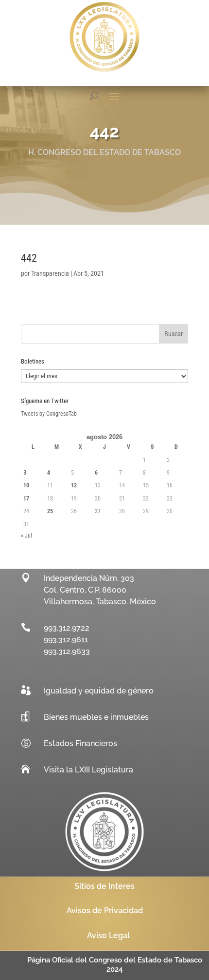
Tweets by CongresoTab (49, 413)
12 (74, 485)
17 (26, 498)
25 (50, 511)
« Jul (26, 535)
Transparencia (50, 273)
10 (26, 485)
